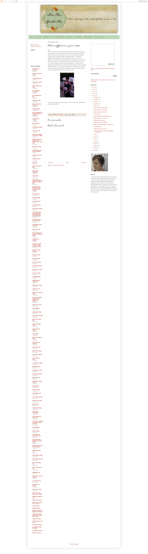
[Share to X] (71, 114)
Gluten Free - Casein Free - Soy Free (37, 502)
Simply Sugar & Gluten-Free (36, 280)
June (95, 137)
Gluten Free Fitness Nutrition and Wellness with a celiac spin (37, 141)
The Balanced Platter (37, 127)
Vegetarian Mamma (37, 78)
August (95, 106)
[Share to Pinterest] (74, 114)
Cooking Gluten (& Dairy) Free (37, 416)
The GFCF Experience (37, 397)
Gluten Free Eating (36, 408)
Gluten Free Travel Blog (36, 166)
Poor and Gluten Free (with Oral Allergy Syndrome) (37, 114)
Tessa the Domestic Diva (36, 96)
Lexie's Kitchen (36, 308)
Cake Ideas (88, 37)
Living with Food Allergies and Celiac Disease (37, 441)
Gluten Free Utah (36, 519)
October (96, 101)
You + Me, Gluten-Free (36, 463)
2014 (94, 89)
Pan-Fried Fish (97, 114)
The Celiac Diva (36, 194)
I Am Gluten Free (36, 481)
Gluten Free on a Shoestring (36, 69)
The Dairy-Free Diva (37, 370)
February (96, 145)
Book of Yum (35, 404)
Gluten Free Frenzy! (37, 82)
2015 (94, 87)
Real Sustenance (36, 258)
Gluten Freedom (36, 389)
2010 (94, 150)
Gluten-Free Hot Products (36, 250)
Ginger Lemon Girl (36, 155)
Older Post (83, 162)
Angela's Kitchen (36, 197)
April (95, 141)
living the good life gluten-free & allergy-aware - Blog (37, 515)
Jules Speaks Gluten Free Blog (37, 527)
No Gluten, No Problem (35, 239)
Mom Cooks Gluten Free (37, 468)
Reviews (70, 37)
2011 (94, 95)
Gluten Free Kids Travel (36, 324)
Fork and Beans (36, 427)
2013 (94, 91)
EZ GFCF (34, 162)
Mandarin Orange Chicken (99, 120)
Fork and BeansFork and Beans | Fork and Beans (37, 234)
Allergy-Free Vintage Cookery (37, 381)
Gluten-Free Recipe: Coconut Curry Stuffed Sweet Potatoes (37, 299)
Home (32, 37)
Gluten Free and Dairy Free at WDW (37, 493)
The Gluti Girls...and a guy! (37, 521)
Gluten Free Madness (37, 354)
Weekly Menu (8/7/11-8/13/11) (100, 128)
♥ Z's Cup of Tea (36, 131)
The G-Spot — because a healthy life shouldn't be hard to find (37, 181)
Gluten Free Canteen (37, 285)
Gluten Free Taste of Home (37, 338)
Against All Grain (36, 205)
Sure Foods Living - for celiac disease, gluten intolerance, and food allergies (37, 214)
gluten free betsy (36, 377)
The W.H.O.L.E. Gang (36, 358)
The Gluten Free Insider (36, 329)
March (95, 143)
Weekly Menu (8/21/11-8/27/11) (101, 118)
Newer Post (50, 162)
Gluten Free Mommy (37, 208)
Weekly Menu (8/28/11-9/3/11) (100, 112)
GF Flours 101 (48, 37)
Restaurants (99, 37)
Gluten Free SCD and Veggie (37, 293)
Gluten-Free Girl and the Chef (37, 476)
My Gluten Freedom (37, 524)
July (95, 134)
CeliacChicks (35, 176)
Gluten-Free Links (36, 533)
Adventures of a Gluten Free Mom (36, 435)
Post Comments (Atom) (59, 165)
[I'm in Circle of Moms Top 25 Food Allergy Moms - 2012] (104, 70)
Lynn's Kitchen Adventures (36, 91)
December (96, 97)
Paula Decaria (55, 114)
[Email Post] (66, 114)
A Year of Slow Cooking (35, 119)
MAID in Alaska (36, 109)
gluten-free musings (37, 351)
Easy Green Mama (36, 262)
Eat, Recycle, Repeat (37, 266)
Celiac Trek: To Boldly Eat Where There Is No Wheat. (37, 422)
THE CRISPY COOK (37, 455)
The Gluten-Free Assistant (36, 342)
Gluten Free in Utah (37, 400)
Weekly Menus (60, 37)
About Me (78, 37)
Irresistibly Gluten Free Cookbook (36, 220)
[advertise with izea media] (111, 64)
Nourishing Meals (36, 276)
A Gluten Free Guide (37, 363)
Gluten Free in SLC (37, 304)
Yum (49, 50)
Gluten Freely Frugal (37, 315)
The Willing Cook (36, 393)
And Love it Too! (36, 229)
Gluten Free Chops (36, 489)
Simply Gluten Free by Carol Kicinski (37, 150)
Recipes (38, 37)
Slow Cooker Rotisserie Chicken (101, 107)
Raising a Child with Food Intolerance (37, 446)
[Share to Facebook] (73, 114)
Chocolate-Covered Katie (36, 74)
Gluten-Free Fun (36, 255)
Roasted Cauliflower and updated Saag (102, 116)
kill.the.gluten (35, 386)
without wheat (35, 506)
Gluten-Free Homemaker (35, 171)
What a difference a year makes (100, 110)
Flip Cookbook (35, 431)
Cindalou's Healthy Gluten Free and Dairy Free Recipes (36, 245)
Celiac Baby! (35, 334)
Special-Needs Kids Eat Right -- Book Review (104, 124)
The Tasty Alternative (37, 374)
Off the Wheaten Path (37, 459)
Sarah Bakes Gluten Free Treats (37, 225)
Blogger (76, 544)
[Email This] (68, 114)
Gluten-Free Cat (36, 289)
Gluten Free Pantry (37, 312)
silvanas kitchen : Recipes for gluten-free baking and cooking (36, 188)
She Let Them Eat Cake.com (36, 104)
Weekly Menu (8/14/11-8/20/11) (101, 122)
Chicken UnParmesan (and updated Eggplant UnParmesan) (103, 131)
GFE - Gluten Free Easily (36, 86)
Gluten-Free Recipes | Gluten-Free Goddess (37, 135)
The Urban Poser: (36, 347)
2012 (94, 93)
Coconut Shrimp (97, 126)
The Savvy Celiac (36, 273)
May (95, 139)
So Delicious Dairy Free (36, 451)
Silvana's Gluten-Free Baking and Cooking (37, 511)
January (96, 147)
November (96, 99)
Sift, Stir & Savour (36, 146)
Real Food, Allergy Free (36, 319)
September (96, 104)
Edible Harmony (36, 366)
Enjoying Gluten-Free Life (37, 497)
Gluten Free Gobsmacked (35, 412)
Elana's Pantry (35, 123)
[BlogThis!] (70, 114)
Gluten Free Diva (36, 201)
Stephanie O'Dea (36, 472)
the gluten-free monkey (35, 485)
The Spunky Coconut (37, 530)
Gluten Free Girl (36, 158)
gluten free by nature (37, 269)
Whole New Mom (36, 100)
